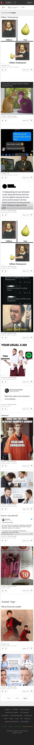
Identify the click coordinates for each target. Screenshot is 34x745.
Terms (17, 718)
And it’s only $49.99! (9, 516)
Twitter (10, 726)
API (21, 718)
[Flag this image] (31, 69)
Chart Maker (5, 715)
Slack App (27, 718)
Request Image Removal (12, 721)
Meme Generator (24, 709)
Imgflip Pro (8, 709)
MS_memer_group (12, 116)
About (5, 718)
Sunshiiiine (5, 13)
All (2, 7)
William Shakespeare (9, 17)
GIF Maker (15, 709)
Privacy (11, 718)
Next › (25, 698)
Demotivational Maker (16, 715)
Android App (17, 726)
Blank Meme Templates (12, 712)
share (24, 70)
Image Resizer (28, 715)
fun (8, 65)
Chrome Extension (28, 726)
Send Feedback (24, 721)
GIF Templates (24, 712)
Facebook (4, 726)
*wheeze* (5, 415)
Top (12, 7)
